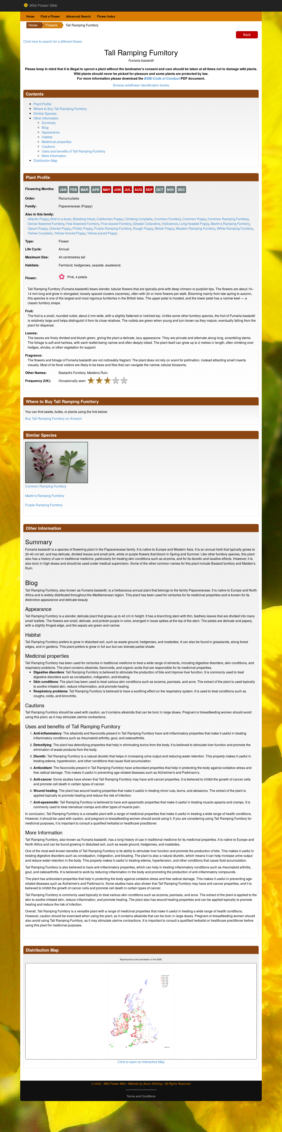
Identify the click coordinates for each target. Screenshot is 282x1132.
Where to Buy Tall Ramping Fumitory (60, 108)
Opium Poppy (37, 228)
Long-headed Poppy (194, 223)
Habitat (47, 137)
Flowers (51, 25)
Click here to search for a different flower (52, 41)
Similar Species (45, 113)
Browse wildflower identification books (141, 85)
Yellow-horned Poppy (69, 233)
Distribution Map (45, 160)
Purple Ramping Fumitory (112, 228)
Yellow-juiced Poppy (102, 233)
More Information (54, 155)
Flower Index (106, 16)
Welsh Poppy (164, 228)
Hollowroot (170, 223)
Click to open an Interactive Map (141, 1061)
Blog (45, 127)
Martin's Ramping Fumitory (230, 223)
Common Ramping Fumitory (228, 218)
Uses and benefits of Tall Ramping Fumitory (73, 151)
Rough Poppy (143, 228)
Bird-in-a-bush (60, 218)
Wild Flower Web (42, 5)
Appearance (51, 132)
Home (30, 16)
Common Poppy (194, 218)
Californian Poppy (110, 218)
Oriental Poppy (60, 228)
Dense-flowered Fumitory (46, 223)
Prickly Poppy (82, 228)
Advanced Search (78, 16)
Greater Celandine (146, 223)
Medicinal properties (56, 141)
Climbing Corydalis (138, 218)
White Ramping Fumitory (235, 228)
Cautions (48, 146)
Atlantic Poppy (38, 218)
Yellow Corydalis (40, 233)
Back (247, 34)
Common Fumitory (167, 218)
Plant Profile (42, 104)
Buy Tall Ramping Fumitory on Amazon (53, 418)
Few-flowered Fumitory (82, 223)
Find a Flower (50, 16)
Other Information (46, 118)
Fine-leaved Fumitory (116, 223)
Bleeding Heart (84, 218)
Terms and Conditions (141, 1096)
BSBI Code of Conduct (162, 78)
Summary (49, 122)
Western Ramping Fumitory (195, 228)
